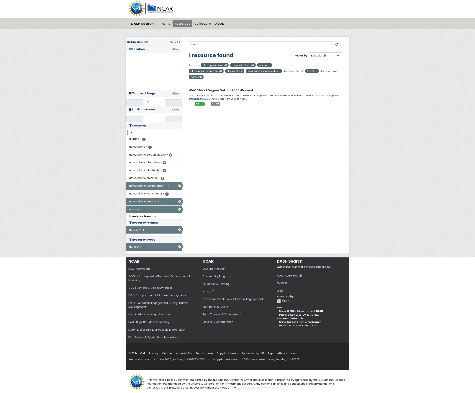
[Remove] (226, 65)
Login (280, 291)
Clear (175, 49)
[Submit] (337, 44)
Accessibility (184, 353)
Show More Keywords (142, 216)
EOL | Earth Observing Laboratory (149, 314)
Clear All (174, 42)
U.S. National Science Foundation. (258, 387)
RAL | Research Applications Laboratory (153, 337)
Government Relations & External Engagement (233, 299)
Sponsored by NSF (253, 353)
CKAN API (282, 283)
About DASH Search (289, 275)
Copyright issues (227, 353)
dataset (200, 104)
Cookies (167, 353)
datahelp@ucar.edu (317, 267)
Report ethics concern (282, 353)
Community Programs (217, 276)
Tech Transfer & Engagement (222, 314)
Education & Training (216, 284)
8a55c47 (292, 322)
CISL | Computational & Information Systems (157, 295)
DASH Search (142, 23)
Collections (202, 23)
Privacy (153, 353)
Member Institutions (216, 307)
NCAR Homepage (139, 269)
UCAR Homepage (214, 269)
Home (166, 23)
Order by (301, 55)
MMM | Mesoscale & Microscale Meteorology (157, 330)
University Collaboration (218, 322)
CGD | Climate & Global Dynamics (150, 288)
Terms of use (204, 353)
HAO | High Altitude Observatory (148, 322)
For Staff (208, 291)
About (219, 23)
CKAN (283, 301)
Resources (182, 23)
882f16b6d (293, 311)
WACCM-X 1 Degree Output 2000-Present (221, 90)
